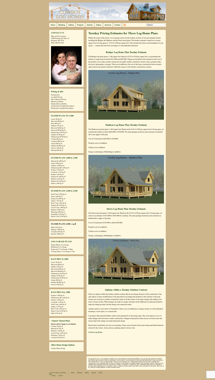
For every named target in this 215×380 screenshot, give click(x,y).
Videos (98, 25)
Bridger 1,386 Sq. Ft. (57, 174)
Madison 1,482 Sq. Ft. (58, 179)
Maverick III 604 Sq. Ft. (58, 130)
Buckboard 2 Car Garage (59, 247)
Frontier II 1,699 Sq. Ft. (58, 199)
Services (108, 25)
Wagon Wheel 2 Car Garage (60, 245)
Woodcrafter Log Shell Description (62, 108)
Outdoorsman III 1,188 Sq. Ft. (60, 168)
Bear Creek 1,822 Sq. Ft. (59, 203)
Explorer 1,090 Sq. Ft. (58, 165)
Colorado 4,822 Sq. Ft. (58, 232)
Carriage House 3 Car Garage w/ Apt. (63, 251)
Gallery (71, 25)
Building (61, 25)
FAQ (50, 374)
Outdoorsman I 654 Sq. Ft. (59, 132)
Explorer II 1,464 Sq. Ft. (58, 177)
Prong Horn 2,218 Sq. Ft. (58, 214)
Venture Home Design (58, 348)
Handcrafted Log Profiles (59, 104)
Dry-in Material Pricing (58, 99)
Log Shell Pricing (56, 97)
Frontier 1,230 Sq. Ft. (57, 170)
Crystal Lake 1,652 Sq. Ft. (59, 333)
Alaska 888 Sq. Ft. (57, 143)
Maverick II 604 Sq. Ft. (58, 128)
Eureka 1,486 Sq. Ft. (57, 183)
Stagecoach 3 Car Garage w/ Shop (62, 249)
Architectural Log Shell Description (62, 106)
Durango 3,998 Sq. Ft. (58, 229)
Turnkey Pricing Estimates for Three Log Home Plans (123, 33)
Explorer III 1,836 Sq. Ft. (59, 205)
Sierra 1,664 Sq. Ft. (57, 196)
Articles (90, 25)
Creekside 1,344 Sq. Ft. (58, 172)
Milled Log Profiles (57, 101)
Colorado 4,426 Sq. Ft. (58, 337)
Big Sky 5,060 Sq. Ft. (57, 234)
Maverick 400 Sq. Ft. (57, 121)
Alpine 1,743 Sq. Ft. (57, 201)
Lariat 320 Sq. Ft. (56, 119)
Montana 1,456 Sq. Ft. (58, 331)
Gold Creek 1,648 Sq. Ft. (59, 194)
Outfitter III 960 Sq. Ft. (58, 146)
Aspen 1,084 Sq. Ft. (57, 163)
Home (53, 25)
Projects (80, 25)
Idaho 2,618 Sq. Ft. (57, 227)
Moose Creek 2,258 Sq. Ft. (59, 216)
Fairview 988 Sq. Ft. (57, 148)
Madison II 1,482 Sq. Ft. (58, 181)
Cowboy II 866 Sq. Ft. (58, 141)
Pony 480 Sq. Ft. (56, 123)
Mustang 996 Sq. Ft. (57, 150)
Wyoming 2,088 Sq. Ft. (58, 212)
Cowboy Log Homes (60, 373)
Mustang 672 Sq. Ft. (57, 328)
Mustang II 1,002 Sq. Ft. (58, 161)
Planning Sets (55, 95)
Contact (117, 25)
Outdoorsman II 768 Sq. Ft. (59, 137)
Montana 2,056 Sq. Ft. (58, 210)
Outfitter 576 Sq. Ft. (57, 126)
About (100, 373)
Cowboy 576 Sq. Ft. (57, 326)
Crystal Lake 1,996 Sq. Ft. (59, 207)
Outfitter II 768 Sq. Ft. (58, 135)
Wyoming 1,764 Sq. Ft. (58, 335)
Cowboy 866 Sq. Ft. (57, 139)
